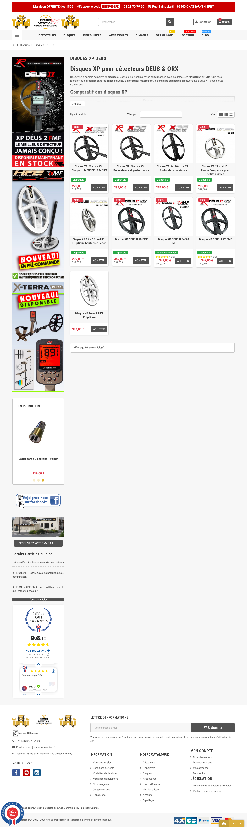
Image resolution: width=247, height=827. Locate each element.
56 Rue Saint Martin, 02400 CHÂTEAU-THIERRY (181, 6)
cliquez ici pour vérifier (86, 807)
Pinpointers (149, 767)
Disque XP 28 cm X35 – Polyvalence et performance (131, 168)
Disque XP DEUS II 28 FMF (131, 239)
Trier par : (132, 114)
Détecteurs (149, 762)
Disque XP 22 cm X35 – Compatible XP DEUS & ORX (89, 168)
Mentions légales (102, 762)
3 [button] (43, 480)
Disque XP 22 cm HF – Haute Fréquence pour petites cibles (215, 170)
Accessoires (149, 778)
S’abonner (214, 728)
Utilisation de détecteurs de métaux (212, 785)
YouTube (26, 772)
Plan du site (99, 794)
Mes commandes (202, 762)
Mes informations (202, 757)
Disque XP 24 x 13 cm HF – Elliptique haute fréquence (89, 241)
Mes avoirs (199, 773)
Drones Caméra (151, 784)
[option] (38, 444)
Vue (213, 114)
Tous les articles (38, 599)
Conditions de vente (103, 767)
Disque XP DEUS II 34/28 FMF (173, 241)
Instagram (37, 772)
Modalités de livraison (105, 773)
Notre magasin (101, 784)
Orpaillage (148, 800)
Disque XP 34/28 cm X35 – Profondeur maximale (173, 168)
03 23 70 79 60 (134, 6)
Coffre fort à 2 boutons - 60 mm (38, 458)
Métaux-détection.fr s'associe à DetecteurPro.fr (38, 562)
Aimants (147, 794)
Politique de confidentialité (207, 791)
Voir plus (77, 103)
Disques (147, 773)
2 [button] (38, 480)
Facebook (16, 772)
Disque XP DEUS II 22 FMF (215, 239)
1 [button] (34, 480)
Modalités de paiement (105, 778)
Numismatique (151, 789)
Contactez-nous (101, 789)
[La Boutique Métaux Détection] (45, 21)
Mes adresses (201, 767)
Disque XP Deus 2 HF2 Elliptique (89, 315)
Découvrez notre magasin (38, 543)
